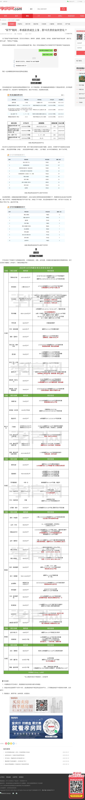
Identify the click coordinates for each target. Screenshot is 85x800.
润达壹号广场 (16, 90)
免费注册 (5, 1)
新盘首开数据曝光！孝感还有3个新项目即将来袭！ (17, 764)
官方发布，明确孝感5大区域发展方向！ (15, 758)
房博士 (60, 16)
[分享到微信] (9, 743)
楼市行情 (28, 24)
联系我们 (21, 777)
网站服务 (8, 777)
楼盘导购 (36, 24)
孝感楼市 (13, 20)
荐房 (49, 16)
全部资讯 (4, 24)
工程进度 (44, 24)
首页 (5, 16)
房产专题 (67, 24)
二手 (38, 16)
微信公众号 (71, 1)
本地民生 (20, 24)
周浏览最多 (80, 68)
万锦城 (80, 102)
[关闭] (84, 772)
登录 (1, 1)
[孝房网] (11, 9)
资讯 (27, 16)
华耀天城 (81, 89)
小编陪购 (51, 24)
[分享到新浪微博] (6, 743)
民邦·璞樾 (81, 85)
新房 (16, 16)
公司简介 (2, 777)
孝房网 (8, 20)
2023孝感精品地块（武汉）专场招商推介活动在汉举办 (17, 752)
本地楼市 (12, 24)
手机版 (80, 1)
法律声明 (15, 777)
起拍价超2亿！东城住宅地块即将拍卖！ (15, 755)
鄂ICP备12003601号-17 (48, 790)
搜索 (63, 9)
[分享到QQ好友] (14, 743)
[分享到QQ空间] (11, 743)
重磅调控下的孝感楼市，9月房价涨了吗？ (16, 761)
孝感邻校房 (71, 16)
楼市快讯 (59, 24)
